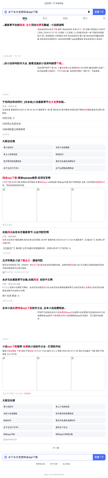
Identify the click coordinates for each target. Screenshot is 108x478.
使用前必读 (40, 464)
